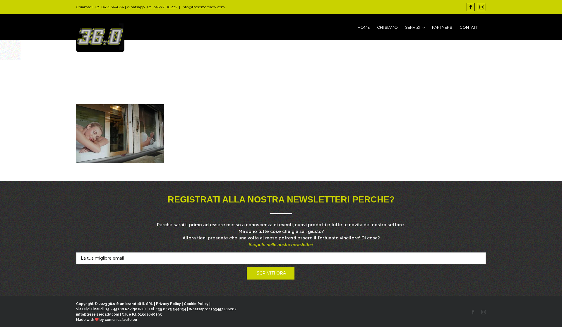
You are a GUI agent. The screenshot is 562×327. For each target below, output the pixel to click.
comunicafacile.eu (121, 320)
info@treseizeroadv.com (203, 7)
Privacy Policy (168, 304)
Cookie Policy (196, 304)
